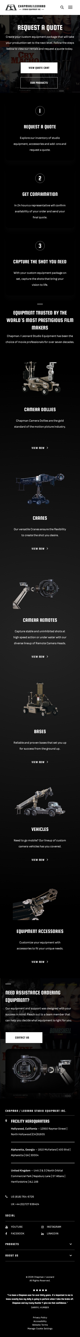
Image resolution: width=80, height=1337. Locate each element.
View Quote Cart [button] (39, 67)
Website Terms (40, 1324)
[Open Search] (62, 7)
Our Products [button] (39, 82)
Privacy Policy (40, 1317)
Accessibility (40, 1321)
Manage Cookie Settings (40, 1328)
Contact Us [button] (22, 1037)
